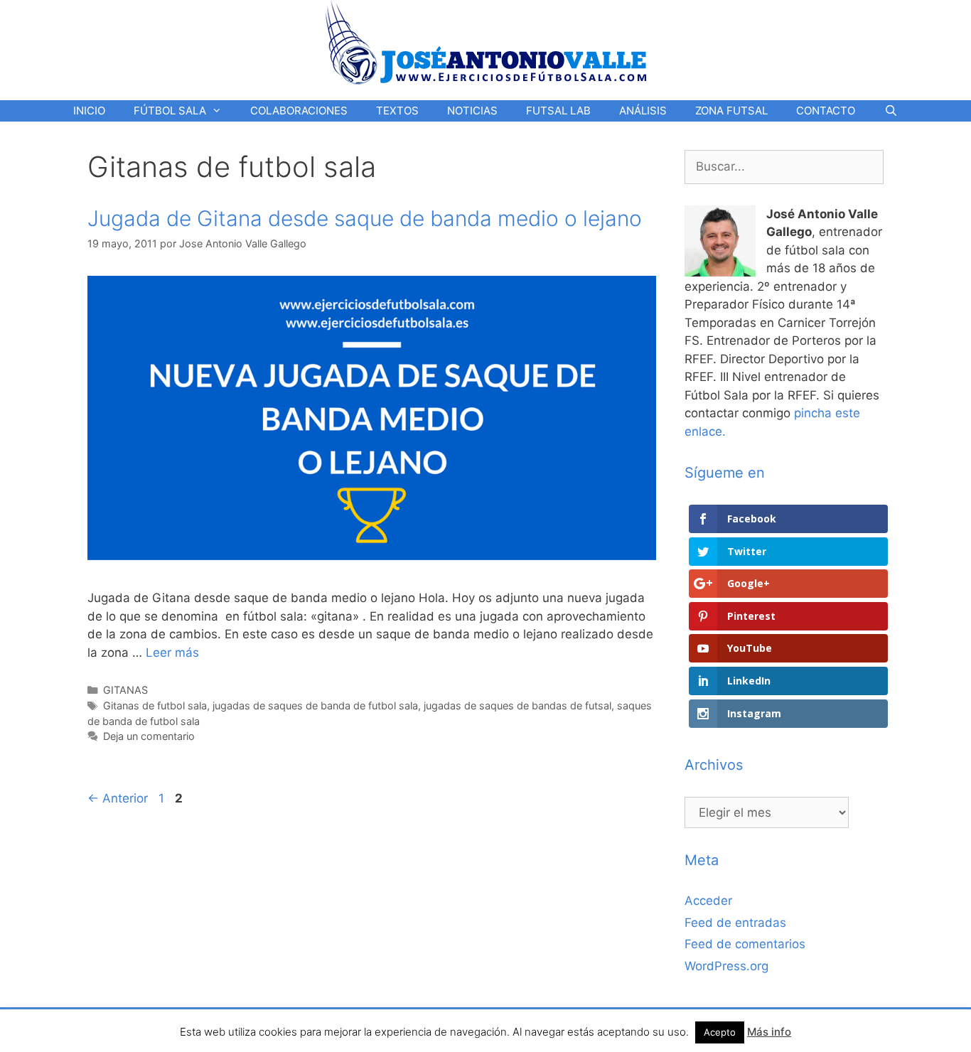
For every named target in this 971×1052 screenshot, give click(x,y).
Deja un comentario (149, 736)
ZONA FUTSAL (731, 110)
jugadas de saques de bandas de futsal (517, 705)
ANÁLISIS (643, 110)
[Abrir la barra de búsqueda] (890, 111)
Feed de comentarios (745, 944)
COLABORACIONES (299, 110)
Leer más (172, 652)
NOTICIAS (472, 110)
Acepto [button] (720, 1032)
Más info (769, 1031)
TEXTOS (397, 110)
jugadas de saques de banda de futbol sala (315, 705)
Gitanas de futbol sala (155, 705)
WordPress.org (726, 966)
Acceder (708, 900)
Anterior (117, 798)
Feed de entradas (735, 923)
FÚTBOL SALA (170, 110)
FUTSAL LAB (558, 110)
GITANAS (125, 690)
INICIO (89, 110)
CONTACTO (825, 110)
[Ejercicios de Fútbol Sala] (485, 42)
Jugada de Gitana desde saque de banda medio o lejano (364, 218)
